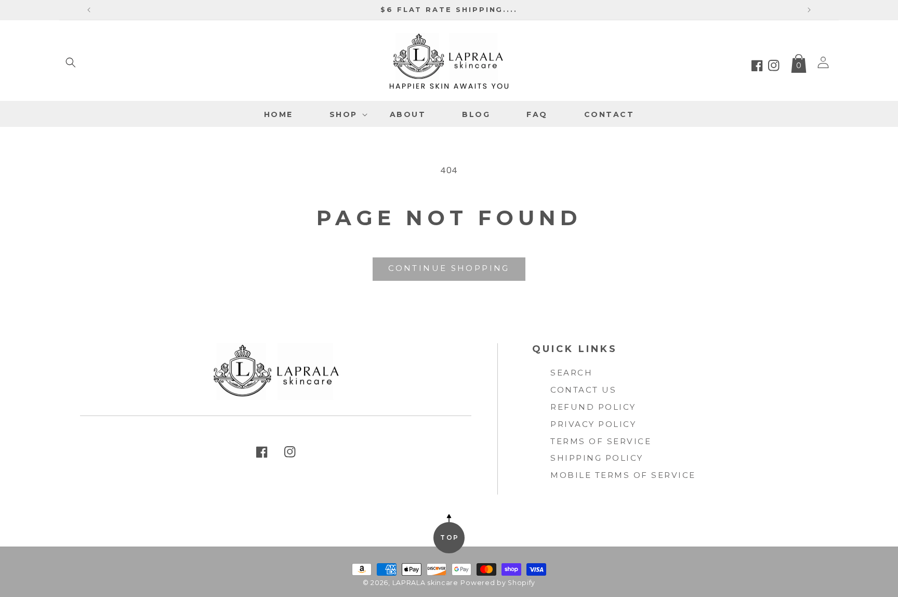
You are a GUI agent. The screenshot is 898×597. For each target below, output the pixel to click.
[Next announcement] (809, 10)
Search (571, 373)
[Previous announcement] (88, 10)
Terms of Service (600, 441)
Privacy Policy (593, 424)
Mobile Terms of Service (623, 475)
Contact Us (583, 390)
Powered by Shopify (497, 583)
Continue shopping (448, 268)
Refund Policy (593, 407)
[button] (70, 62)
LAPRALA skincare (425, 583)
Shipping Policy (596, 458)
